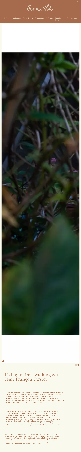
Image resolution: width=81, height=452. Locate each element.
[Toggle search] (75, 1)
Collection (17, 18)
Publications (72, 18)
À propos (7, 18)
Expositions (28, 18)
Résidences (39, 18)
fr (77, 1)
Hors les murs (58, 19)
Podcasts (49, 18)
